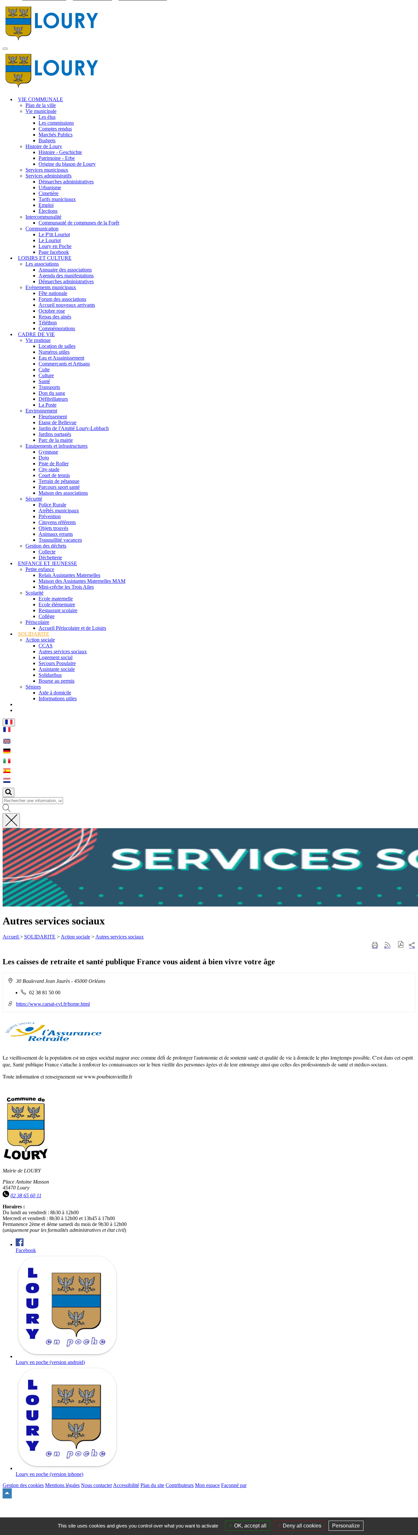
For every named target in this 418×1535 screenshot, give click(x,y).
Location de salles (57, 346)
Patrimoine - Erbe (57, 158)
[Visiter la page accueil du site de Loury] (52, 41)
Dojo (44, 457)
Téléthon (48, 322)
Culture (46, 375)
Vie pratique (38, 340)
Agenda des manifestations (66, 275)
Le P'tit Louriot (54, 234)
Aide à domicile (55, 692)
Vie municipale (40, 111)
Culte (44, 369)
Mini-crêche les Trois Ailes (66, 587)
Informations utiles (58, 698)
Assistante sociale (57, 669)
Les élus (47, 117)
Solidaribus (50, 675)
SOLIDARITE (40, 936)
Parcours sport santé (59, 487)
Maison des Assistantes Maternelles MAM (82, 581)
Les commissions (56, 123)
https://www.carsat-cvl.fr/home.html (53, 1004)
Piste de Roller (54, 463)
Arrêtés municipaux (59, 510)
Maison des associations (63, 493)
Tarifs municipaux (57, 199)
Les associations (42, 264)
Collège (47, 616)
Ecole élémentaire (57, 604)
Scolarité (34, 593)
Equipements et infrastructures (56, 446)
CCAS (46, 645)
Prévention (50, 516)
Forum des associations (62, 299)
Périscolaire (37, 622)
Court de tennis (54, 475)
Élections (48, 211)
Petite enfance (39, 569)
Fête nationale (53, 293)
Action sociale (40, 640)
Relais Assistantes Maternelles (69, 575)
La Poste (47, 405)
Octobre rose (52, 311)
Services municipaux (46, 170)
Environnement (41, 410)
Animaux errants (56, 534)
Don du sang (52, 393)
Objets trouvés (53, 528)
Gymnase (48, 452)
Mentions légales (62, 1485)
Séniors (33, 687)
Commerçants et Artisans (64, 363)
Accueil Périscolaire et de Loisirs (72, 628)
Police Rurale (52, 504)
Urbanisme (50, 187)
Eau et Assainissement (61, 358)
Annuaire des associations (65, 269)
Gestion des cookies (23, 1485)
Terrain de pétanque (59, 481)
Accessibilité (126, 1485)
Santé (44, 381)
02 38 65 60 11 (25, 1195)
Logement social (55, 657)
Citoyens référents (57, 522)
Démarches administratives (66, 181)
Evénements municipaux (50, 287)
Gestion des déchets (45, 546)
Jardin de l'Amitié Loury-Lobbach (74, 428)
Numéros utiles (54, 352)
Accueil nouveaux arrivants (67, 305)
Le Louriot (50, 240)
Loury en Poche (55, 246)
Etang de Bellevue (57, 422)
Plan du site (152, 1485)
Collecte (47, 551)
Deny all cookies (301, 1525)
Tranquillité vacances (60, 540)
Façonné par (234, 1485)
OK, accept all (249, 1525)
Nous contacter (96, 1485)
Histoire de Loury (43, 146)
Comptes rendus (55, 129)
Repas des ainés (55, 316)
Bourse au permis (56, 681)
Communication (41, 228)
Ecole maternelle (56, 598)
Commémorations (57, 328)
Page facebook (54, 252)
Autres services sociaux (63, 651)
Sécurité (33, 499)
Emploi (46, 205)
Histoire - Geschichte (60, 152)
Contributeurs (180, 1485)
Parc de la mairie (56, 440)
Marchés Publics (55, 134)
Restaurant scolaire (58, 610)
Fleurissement (53, 416)
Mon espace (207, 1485)
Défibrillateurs (53, 399)
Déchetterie (50, 557)
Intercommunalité (43, 217)
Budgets (47, 140)
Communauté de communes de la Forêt (79, 222)
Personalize (346, 1525)
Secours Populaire (57, 663)
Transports (49, 387)
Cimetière (48, 193)
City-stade (49, 469)
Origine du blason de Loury (67, 164)
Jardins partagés (55, 434)
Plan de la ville (40, 105)
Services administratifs (48, 175)
